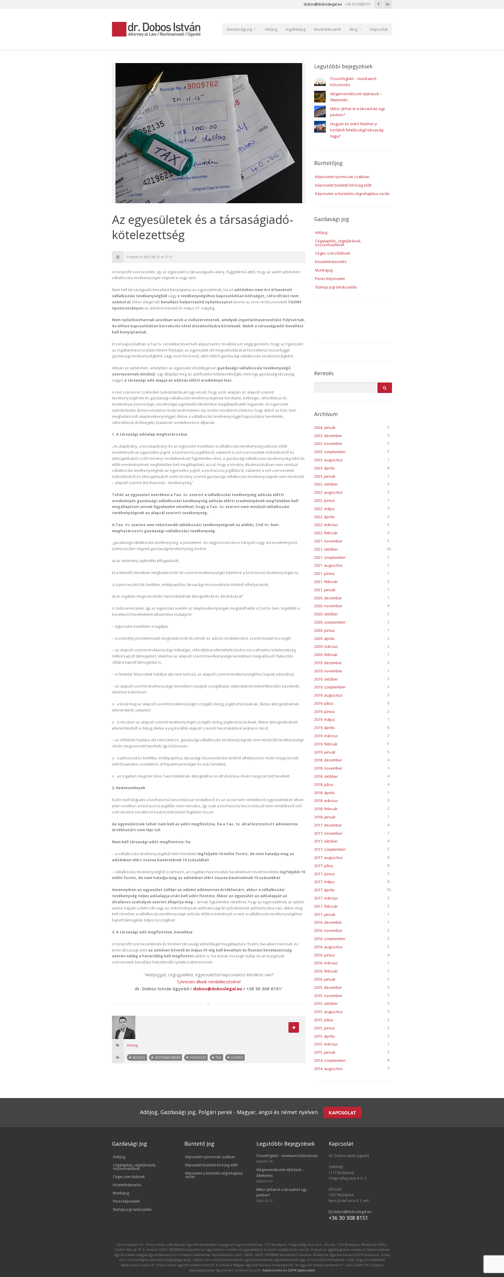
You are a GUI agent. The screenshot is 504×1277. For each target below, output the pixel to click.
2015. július (323, 1019)
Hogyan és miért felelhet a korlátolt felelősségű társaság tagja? (356, 130)
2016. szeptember (330, 938)
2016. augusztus (328, 946)
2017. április (324, 889)
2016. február (326, 971)
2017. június (324, 873)
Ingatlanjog (295, 29)
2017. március (326, 898)
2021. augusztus (328, 565)
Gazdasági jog (239, 29)
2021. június (324, 573)
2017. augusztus (328, 857)
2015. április (324, 1036)
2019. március (326, 735)
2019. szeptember (330, 687)
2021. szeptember (330, 557)
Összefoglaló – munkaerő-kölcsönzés (287, 1155)
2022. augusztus (328, 492)
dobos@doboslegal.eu (351, 1211)
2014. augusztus (328, 1068)
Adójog (271, 29)
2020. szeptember (330, 622)
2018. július (323, 784)
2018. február (326, 808)
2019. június (324, 711)
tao (218, 1057)
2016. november (328, 930)
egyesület (198, 1057)
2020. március (326, 646)
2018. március (326, 800)
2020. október (326, 614)
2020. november (328, 605)
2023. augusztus (328, 459)
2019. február (326, 744)
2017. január (325, 914)
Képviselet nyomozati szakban (342, 176)
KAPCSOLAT (342, 1112)
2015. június (324, 1028)
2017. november (328, 833)
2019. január (325, 752)
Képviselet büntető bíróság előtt (343, 185)
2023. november (328, 443)
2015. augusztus (328, 1011)
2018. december (328, 760)
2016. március (326, 962)
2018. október (326, 776)
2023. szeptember (330, 451)
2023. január (325, 476)
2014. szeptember (330, 1060)
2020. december (328, 598)
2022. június (324, 500)
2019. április (324, 727)
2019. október (326, 679)
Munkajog (323, 270)
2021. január (325, 589)
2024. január (325, 427)
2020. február (326, 654)
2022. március (326, 524)
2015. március (326, 1044)
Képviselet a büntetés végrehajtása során (352, 193)
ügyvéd (237, 1057)
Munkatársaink (327, 29)
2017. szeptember (330, 849)
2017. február (326, 906)
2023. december (328, 435)
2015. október (326, 1003)
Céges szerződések (332, 253)
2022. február (326, 532)
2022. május (324, 508)
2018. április (324, 792)
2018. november (328, 768)
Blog (353, 29)
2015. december (328, 987)
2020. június (324, 630)
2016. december (328, 922)
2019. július (323, 703)
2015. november (328, 995)
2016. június (324, 955)
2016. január (325, 979)
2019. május (324, 719)
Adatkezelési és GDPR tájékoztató (288, 1270)
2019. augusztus (328, 695)
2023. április (324, 468)
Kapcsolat (379, 29)
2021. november (328, 541)
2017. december (328, 825)
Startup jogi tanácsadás (336, 287)
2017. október (326, 841)
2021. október (326, 549)
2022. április (324, 516)
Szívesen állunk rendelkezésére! (209, 981)
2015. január (325, 1052)
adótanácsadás (167, 1057)
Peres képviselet (330, 278)
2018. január (325, 817)
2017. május (324, 881)
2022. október (326, 484)
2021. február (326, 581)
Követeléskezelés (331, 261)
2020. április (324, 638)
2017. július (323, 865)
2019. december (328, 662)
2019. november (328, 671)
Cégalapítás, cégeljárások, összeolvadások (338, 242)
